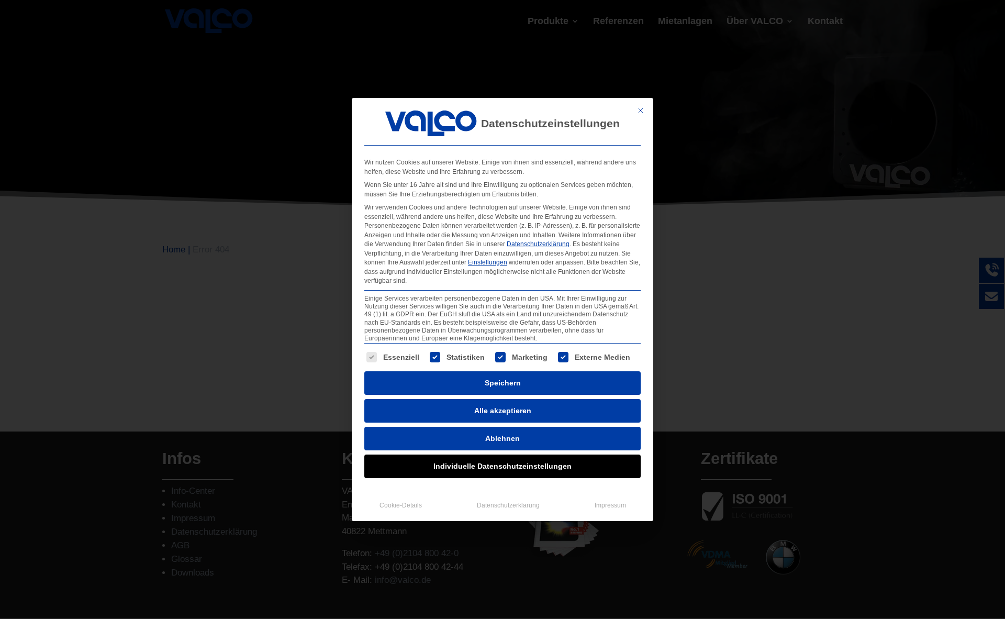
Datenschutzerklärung (538, 244)
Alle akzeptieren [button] (502, 410)
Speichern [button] (503, 383)
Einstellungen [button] (487, 262)
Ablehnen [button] (502, 438)
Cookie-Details (400, 505)
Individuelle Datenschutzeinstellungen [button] (502, 466)
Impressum (610, 505)
